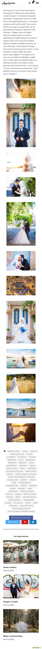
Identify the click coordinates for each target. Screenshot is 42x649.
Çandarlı (23, 465)
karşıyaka (13, 491)
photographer (29, 497)
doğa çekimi (31, 471)
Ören (18, 497)
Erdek (32, 480)
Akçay (25, 451)
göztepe (33, 485)
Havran (21, 488)
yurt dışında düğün (21, 508)
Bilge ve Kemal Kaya (12, 636)
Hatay (13, 488)
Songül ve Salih (10, 602)
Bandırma (30, 460)
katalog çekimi (27, 491)
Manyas (10, 497)
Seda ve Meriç (9, 567)
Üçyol (28, 503)
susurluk (18, 503)
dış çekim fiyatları (14, 471)
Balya (21, 460)
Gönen (24, 485)
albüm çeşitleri (17, 454)
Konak (18, 494)
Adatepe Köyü (14, 451)
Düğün (10, 474)
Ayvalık (32, 457)
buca (32, 462)
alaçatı (33, 451)
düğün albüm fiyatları (25, 474)
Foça (14, 482)
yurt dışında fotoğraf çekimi (21, 511)
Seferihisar (28, 500)
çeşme (32, 465)
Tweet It (14, 522)
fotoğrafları (12, 485)
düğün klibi (12, 480)
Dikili (22, 468)
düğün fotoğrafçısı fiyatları (21, 477)
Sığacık (8, 503)
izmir (30, 488)
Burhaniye (11, 465)
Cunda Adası (12, 468)
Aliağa (30, 454)
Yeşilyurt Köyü (26, 505)
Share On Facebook (21, 518)
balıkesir (12, 460)
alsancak (11, 457)
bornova (23, 462)
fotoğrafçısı (25, 482)
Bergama (12, 462)
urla (35, 503)
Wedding (13, 505)
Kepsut (9, 494)
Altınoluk (22, 457)
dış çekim (32, 468)
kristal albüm (30, 494)
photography (15, 500)
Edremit (23, 480)
